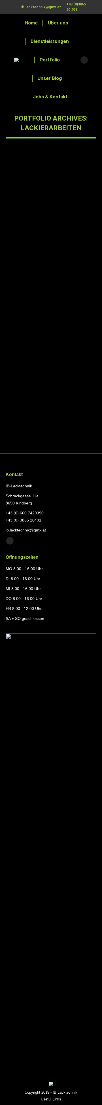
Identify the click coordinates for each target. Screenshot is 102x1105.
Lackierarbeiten (62, 239)
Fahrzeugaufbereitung (30, 239)
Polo (19, 229)
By (20, 246)
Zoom (43, 189)
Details (58, 189)
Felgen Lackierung (38, 408)
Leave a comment (27, 252)
